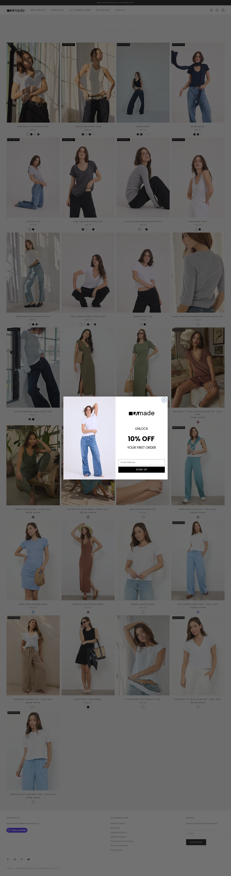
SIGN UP (141, 469)
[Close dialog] (164, 400)
